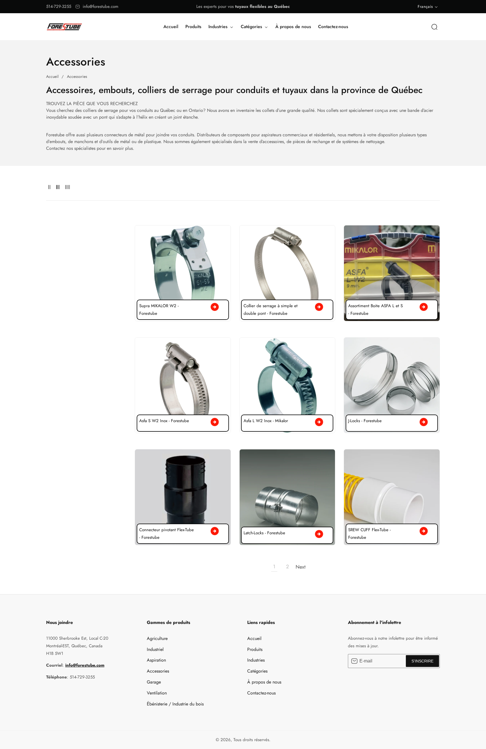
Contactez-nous (333, 26)
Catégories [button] (252, 26)
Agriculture (157, 638)
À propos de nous (293, 26)
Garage (154, 682)
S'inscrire (422, 661)
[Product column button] (49, 187)
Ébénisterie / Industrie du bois (175, 704)
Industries (256, 660)
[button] (434, 26)
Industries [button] (218, 26)
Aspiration (156, 660)
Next (301, 567)
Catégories (257, 671)
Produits (193, 26)
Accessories (77, 76)
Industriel (155, 649)
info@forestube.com (100, 6)
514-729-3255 (58, 6)
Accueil (170, 26)
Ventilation (157, 693)
